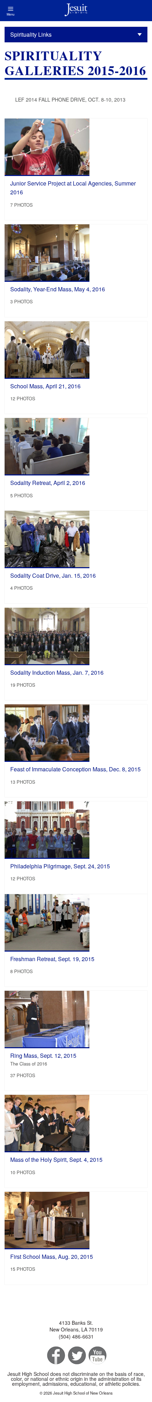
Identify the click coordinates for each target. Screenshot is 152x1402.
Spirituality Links (31, 34)
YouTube (97, 1355)
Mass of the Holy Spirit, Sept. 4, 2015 (56, 1159)
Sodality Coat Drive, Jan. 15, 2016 (53, 575)
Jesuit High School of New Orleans (76, 10)
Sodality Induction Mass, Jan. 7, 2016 (57, 672)
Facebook (55, 1355)
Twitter (76, 1355)
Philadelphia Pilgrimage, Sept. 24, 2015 (60, 866)
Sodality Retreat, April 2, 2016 (47, 483)
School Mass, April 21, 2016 (45, 386)
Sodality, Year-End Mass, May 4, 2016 (57, 289)
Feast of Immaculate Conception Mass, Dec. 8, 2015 (75, 769)
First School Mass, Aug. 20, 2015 (51, 1256)
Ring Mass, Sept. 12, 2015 (43, 1055)
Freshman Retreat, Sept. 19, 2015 (52, 959)
